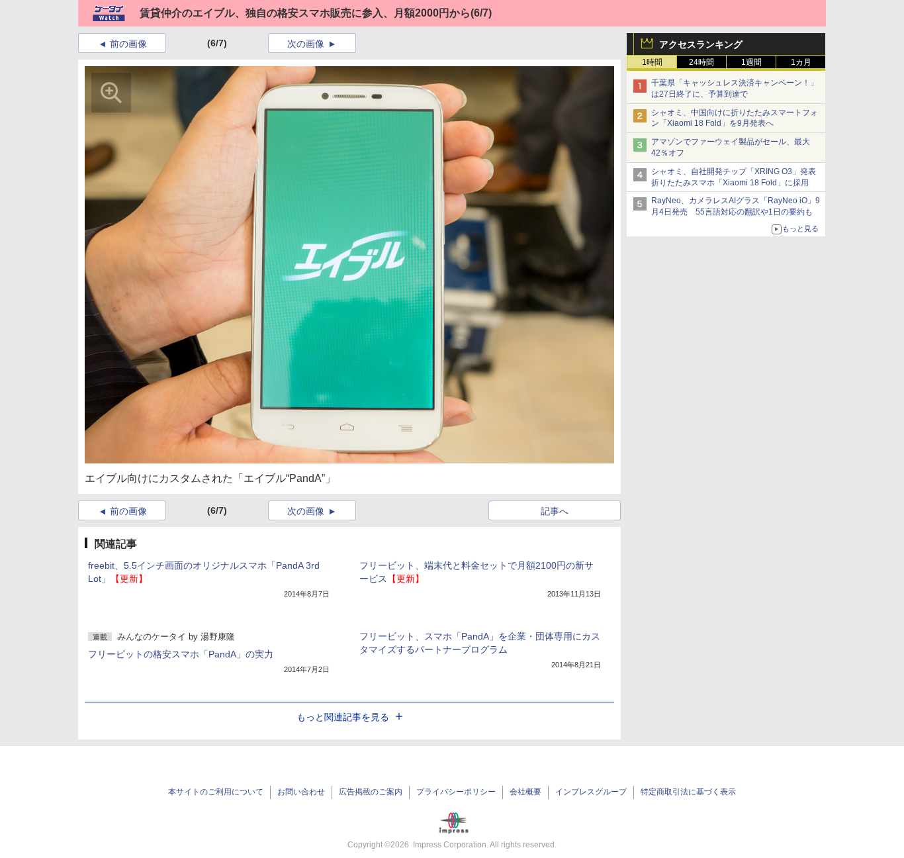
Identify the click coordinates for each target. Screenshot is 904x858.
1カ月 (801, 62)
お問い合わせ (301, 791)
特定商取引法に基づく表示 (688, 791)
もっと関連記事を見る (342, 717)
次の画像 (305, 43)
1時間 (652, 62)
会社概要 (525, 791)
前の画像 (128, 43)
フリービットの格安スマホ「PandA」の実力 (180, 654)
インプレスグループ (591, 791)
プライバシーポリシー (456, 791)
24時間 (701, 62)
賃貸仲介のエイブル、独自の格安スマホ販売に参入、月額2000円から (305, 13)
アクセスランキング (701, 44)
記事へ (554, 511)
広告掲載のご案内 (370, 791)
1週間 (751, 62)
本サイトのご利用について (215, 791)
